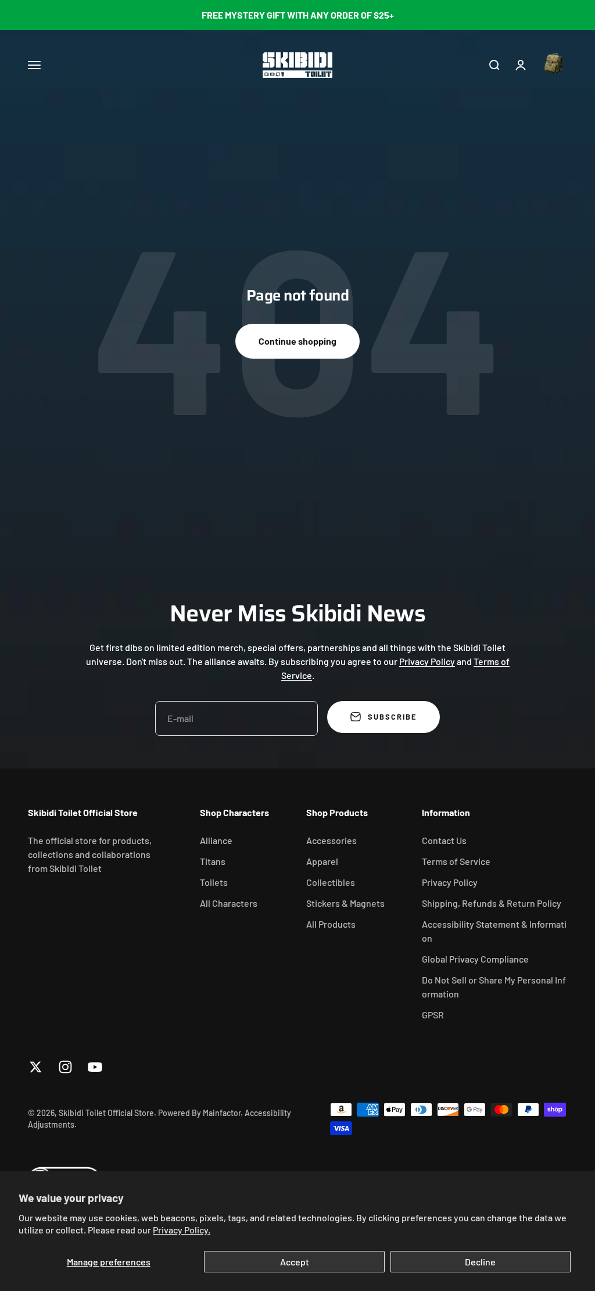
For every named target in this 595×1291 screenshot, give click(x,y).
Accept (294, 1261)
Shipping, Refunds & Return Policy (491, 903)
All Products (331, 923)
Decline (480, 1261)
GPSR (433, 1014)
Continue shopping (297, 340)
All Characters (228, 903)
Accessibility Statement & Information (494, 930)
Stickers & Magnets (345, 903)
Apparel (322, 861)
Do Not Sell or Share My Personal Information (494, 986)
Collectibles (330, 882)
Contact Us (444, 840)
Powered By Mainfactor (199, 1113)
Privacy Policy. (181, 1229)
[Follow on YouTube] (95, 1067)
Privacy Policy (427, 661)
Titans (212, 861)
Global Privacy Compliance (475, 958)
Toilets (214, 882)
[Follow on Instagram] (65, 1067)
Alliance (216, 840)
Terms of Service (456, 861)
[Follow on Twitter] (36, 1067)
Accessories (331, 840)
